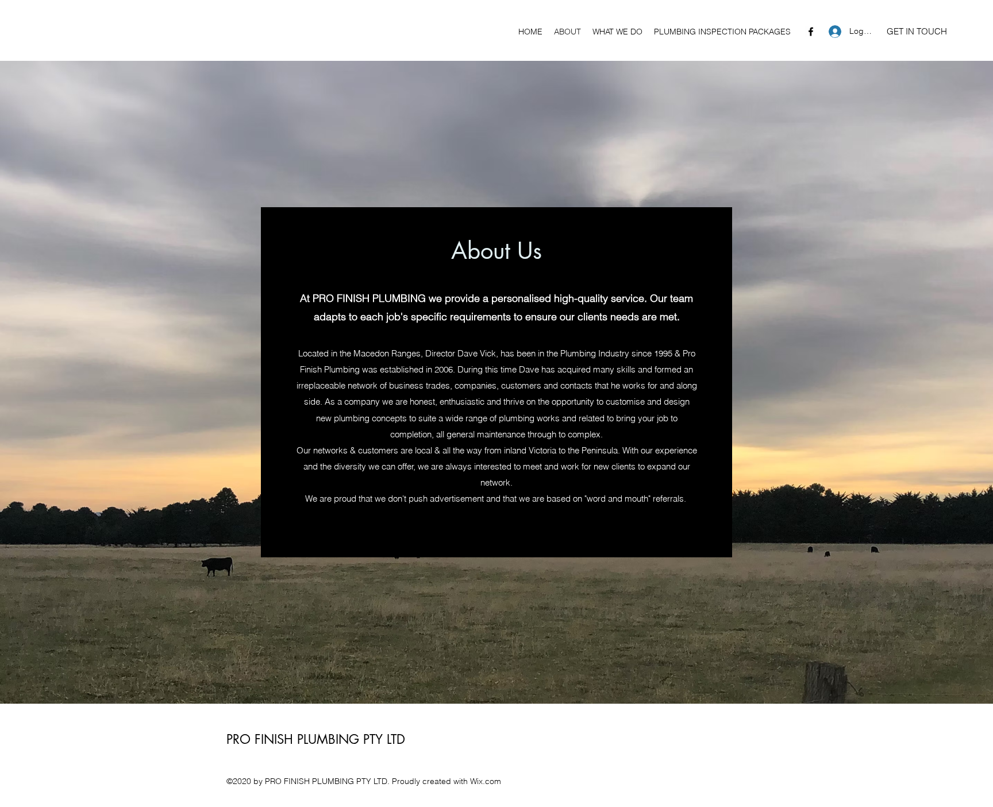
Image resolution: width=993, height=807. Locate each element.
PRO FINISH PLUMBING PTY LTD (315, 739)
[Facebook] (811, 31)
